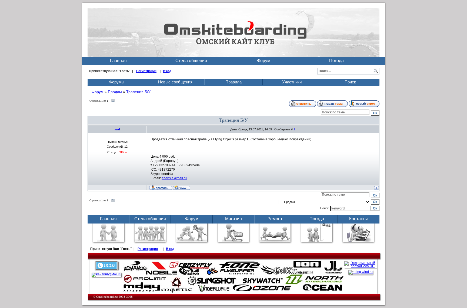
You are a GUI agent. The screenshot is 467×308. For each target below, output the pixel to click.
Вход (167, 71)
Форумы (116, 82)
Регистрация (146, 71)
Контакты (358, 218)
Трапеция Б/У (138, 92)
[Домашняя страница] (181, 187)
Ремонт (275, 218)
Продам (115, 92)
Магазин (233, 218)
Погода (336, 60)
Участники (292, 82)
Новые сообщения (175, 82)
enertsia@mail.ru (174, 178)
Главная (118, 60)
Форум (263, 60)
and (117, 129)
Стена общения (191, 60)
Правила (233, 82)
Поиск (350, 82)
